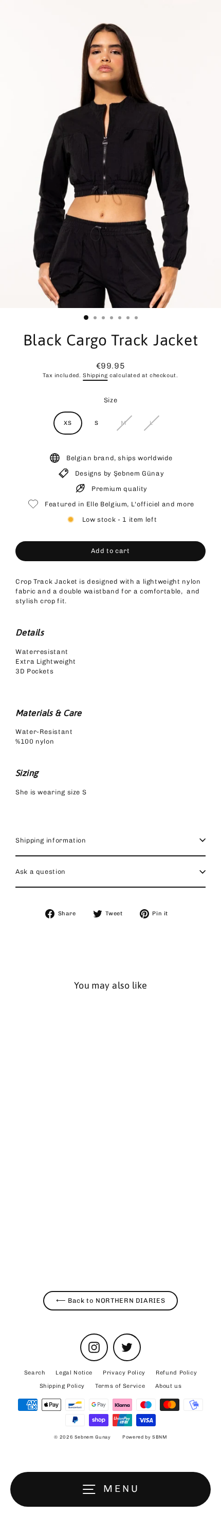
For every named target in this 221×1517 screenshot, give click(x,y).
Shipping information (50, 840)
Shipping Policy (62, 1386)
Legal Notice (74, 1372)
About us (168, 1386)
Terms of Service (120, 1386)
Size (111, 400)
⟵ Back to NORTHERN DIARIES (110, 1300)
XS (67, 423)
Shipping (95, 375)
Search (35, 1372)
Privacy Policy (124, 1372)
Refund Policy (176, 1372)
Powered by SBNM (144, 1437)
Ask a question (40, 871)
